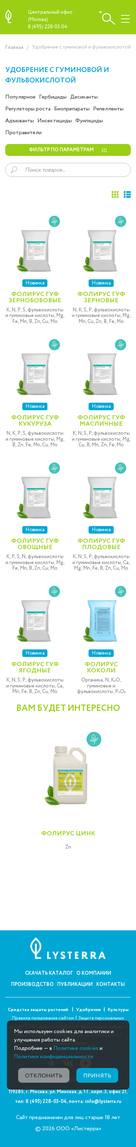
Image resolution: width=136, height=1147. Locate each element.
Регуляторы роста (28, 109)
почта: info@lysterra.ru (95, 1101)
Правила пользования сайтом (43, 1018)
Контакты (110, 984)
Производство (32, 984)
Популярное (20, 97)
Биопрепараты (72, 109)
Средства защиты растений (38, 1010)
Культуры (118, 1010)
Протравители (23, 133)
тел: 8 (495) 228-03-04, (41, 1101)
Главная (14, 47)
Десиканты (84, 97)
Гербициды (53, 97)
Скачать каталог (49, 973)
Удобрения (88, 1010)
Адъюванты (19, 121)
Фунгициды (89, 121)
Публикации (75, 984)
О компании (93, 973)
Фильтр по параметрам (61, 149)
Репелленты (108, 109)
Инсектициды (54, 121)
